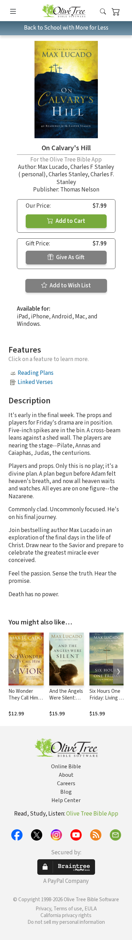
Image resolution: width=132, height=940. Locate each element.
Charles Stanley (68, 174)
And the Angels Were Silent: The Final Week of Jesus (66, 701)
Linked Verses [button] (35, 382)
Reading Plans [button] (36, 373)
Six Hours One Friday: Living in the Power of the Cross (106, 701)
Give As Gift (69, 257)
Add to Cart (70, 221)
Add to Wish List (70, 285)
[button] (103, 12)
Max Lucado (53, 167)
